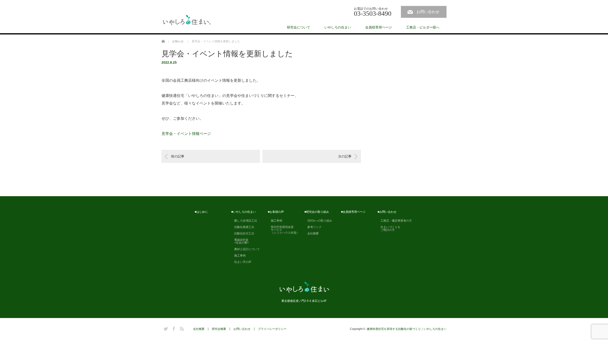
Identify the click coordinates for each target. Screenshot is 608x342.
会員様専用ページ (378, 27)
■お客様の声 (276, 211)
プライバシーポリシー (272, 329)
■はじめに (201, 211)
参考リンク (313, 227)
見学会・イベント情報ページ (186, 134)
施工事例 (238, 255)
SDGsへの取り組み (318, 220)
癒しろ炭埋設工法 (244, 220)
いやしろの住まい (337, 27)
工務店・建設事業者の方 (395, 220)
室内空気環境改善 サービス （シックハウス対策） (283, 230)
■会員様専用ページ (353, 211)
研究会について (298, 27)
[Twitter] (165, 328)
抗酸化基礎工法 (242, 227)
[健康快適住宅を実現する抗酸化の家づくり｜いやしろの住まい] (187, 20)
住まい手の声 (241, 262)
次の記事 (345, 156)
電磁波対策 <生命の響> (240, 241)
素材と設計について (245, 249)
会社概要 (311, 233)
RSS (181, 328)
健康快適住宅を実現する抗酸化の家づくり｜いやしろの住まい (406, 329)
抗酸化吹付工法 (242, 233)
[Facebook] (173, 328)
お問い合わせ (428, 12)
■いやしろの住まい (243, 211)
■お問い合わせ (387, 211)
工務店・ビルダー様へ (422, 27)
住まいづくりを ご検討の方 (389, 228)
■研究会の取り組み (316, 211)
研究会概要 (219, 329)
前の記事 (177, 156)
